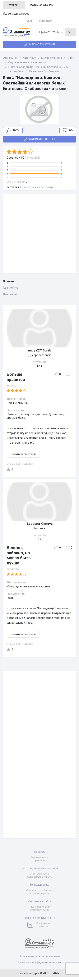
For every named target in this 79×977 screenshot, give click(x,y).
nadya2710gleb (39, 350)
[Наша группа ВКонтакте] (31, 925)
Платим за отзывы (41, 5)
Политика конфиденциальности (39, 962)
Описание (10, 294)
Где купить (11, 287)
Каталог (12, 5)
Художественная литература (37, 187)
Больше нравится (16, 377)
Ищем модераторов (16, 13)
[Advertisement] (39, 233)
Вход (29, 20)
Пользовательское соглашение (39, 956)
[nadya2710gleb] (39, 328)
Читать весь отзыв (23, 454)
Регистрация (45, 20)
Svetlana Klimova (40, 524)
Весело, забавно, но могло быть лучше (19, 555)
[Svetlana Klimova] (39, 501)
